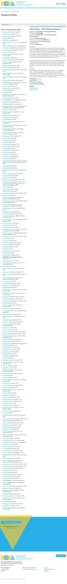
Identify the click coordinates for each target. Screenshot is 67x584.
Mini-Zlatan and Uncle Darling (11, 293)
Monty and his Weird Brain (10, 301)
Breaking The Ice (7, 88)
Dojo (4, 119)
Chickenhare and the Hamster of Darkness (14, 94)
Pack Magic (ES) (34, 89)
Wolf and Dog (6, 503)
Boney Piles (6, 86)
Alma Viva (5, 46)
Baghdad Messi (7, 65)
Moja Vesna (6, 298)
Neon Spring (6, 327)
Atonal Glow (6, 57)
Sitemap (46, 570)
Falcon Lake (6, 136)
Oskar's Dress (6, 352)
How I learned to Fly (8, 201)
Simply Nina (6, 387)
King (4, 248)
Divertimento (6, 117)
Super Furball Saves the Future (11, 418)
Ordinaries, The (7, 349)
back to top (62, 555)
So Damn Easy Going (8, 401)
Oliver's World (7, 345)
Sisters (4, 393)
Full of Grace (6, 166)
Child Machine (7, 98)
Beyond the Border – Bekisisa (11, 76)
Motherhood (6, 303)
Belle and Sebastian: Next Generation (13, 73)
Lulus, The (5, 281)
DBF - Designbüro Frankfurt (20, 578)
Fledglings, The (7, 156)
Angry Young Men (7, 50)
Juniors (5, 238)
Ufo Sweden (6, 470)
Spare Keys (6, 403)
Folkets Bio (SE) (34, 88)
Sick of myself (6, 385)
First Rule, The (7, 154)
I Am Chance (6, 213)
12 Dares (5, 32)
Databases (7, 11)
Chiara (4, 92)
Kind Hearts (6, 246)
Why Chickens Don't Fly (9, 496)
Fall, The (5, 138)
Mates (4, 287)
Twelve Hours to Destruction (11, 464)
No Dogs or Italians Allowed (10, 335)
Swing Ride (6, 420)
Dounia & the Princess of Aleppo (11, 121)
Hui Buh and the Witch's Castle (11, 208)
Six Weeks (5, 395)
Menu (59, 3)
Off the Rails (6, 341)
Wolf (4, 501)
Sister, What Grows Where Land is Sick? (13, 389)
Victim (4, 482)
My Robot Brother (8, 320)
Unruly (4, 476)
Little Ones (6, 266)
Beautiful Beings (7, 69)
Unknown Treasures (8, 474)
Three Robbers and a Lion (10, 440)
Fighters (5, 148)
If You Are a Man (7, 223)
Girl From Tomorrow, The (9, 173)
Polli (4, 358)
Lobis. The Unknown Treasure (11, 268)
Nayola (5, 324)
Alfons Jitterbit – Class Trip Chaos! (12, 42)
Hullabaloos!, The (7, 211)
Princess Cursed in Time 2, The (11, 362)
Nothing (5, 339)
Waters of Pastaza (8, 488)
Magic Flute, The (7, 285)
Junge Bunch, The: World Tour (11, 236)
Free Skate (6, 158)
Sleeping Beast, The (8, 399)
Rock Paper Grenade (8, 373)
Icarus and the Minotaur (9, 219)
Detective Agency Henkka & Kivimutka (13, 111)
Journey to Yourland (8, 233)
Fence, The (6, 146)
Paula (4, 356)
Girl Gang (5, 175)
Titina (4, 448)
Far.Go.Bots (6, 140)
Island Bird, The (7, 227)
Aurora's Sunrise (7, 62)
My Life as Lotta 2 (7, 314)
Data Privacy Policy (49, 569)
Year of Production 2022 (10, 29)
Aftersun (5, 36)
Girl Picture (6, 177)
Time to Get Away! (8, 446)
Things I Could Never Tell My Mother (13, 434)
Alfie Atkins (6, 40)
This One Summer (7, 438)
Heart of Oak (6, 191)
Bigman (5, 80)
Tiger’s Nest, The (7, 444)
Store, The (5, 405)
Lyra (4, 283)
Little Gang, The (7, 260)
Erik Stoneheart (7, 129)
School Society (7, 383)
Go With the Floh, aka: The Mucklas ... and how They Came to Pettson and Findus (14, 182)
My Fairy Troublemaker (9, 305)
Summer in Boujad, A (8, 407)
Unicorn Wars (6, 472)
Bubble (5, 90)
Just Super (5, 240)
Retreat (5, 365)
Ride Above (6, 367)
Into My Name (6, 225)
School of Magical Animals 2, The (12, 379)
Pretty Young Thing (8, 360)
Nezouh (5, 331)
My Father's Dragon (8, 308)
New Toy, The (6, 329)
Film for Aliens (7, 150)
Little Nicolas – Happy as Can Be (11, 262)
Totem (4, 454)
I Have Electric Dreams (9, 216)
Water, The (6, 486)
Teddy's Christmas (8, 427)
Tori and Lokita (7, 452)
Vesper (4, 480)
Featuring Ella (6, 144)
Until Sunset (6, 478)
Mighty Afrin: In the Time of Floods (12, 289)
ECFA (2, 11)
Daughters (6, 109)
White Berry (6, 494)
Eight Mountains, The (8, 125)
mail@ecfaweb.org (31, 569)
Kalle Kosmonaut (7, 242)
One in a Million (7, 347)
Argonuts (5, 52)
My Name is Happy (8, 316)
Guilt (4, 187)
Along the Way (7, 48)
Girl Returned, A (7, 179)
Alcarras (5, 38)
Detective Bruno (7, 115)
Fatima (5, 142)
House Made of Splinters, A (10, 197)
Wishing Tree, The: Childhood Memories (14, 498)
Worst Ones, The (7, 505)
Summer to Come (7, 411)
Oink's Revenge (7, 343)
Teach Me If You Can (8, 425)
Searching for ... (5, 24)
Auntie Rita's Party (8, 59)
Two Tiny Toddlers (8, 468)
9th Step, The (6, 34)
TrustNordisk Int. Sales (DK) (37, 84)
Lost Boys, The (7, 272)
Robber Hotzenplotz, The (10, 370)
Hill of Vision (6, 195)
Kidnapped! (6, 244)
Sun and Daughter (7, 415)
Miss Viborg (6, 296)
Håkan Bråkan (6, 189)
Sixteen (5, 397)
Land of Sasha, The (8, 251)
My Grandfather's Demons (10, 310)
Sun (4, 413)
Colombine (6, 102)
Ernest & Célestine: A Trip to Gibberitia (13, 132)
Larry (4, 253)
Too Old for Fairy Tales (9, 450)
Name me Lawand (7, 322)
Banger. (5, 67)
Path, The (5, 354)
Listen (4, 255)
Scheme (5, 377)
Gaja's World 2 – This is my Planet (12, 170)
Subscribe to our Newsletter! (12, 522)
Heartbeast (6, 193)
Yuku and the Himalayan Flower (11, 507)
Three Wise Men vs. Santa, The (11, 442)
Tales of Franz (6, 422)
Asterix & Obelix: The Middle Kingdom (13, 54)
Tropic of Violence (8, 458)
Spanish (39, 80)
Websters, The (7, 490)
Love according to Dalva (9, 274)
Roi (4, 375)
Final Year (5, 152)
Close (4, 100)
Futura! (5, 168)
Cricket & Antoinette (8, 104)
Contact (46, 567)
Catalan (39, 78)
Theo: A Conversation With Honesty (12, 431)
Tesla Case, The (7, 429)
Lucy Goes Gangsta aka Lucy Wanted (13, 277)
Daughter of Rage (7, 106)
